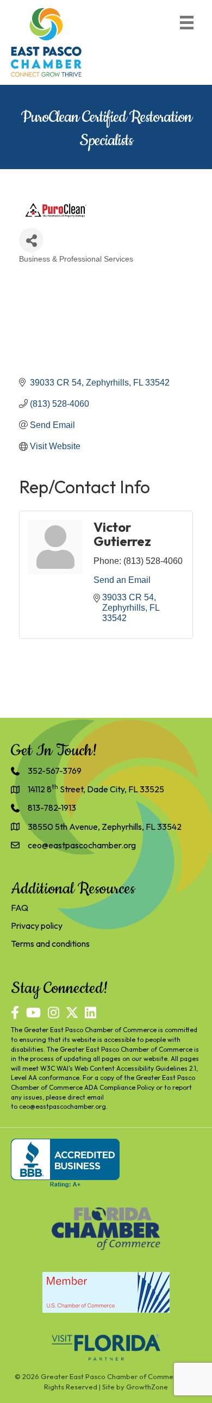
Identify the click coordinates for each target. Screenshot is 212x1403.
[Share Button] (31, 240)
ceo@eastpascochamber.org (62, 1106)
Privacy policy (37, 925)
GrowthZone (147, 1386)
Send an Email (122, 580)
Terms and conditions (50, 943)
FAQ (19, 907)
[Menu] (186, 22)
